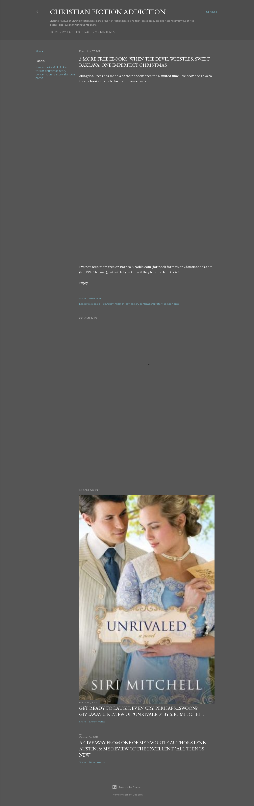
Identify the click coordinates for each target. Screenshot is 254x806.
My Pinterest (106, 32)
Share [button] (39, 51)
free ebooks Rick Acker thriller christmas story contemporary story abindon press (55, 72)
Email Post (95, 298)
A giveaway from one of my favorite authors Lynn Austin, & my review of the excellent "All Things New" (143, 749)
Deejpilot (138, 794)
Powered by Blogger (130, 787)
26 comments (97, 762)
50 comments (97, 721)
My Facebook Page (77, 32)
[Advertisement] (147, 450)
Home (54, 32)
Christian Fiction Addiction (108, 11)
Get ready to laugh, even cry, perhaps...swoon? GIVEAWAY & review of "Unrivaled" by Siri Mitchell (141, 711)
